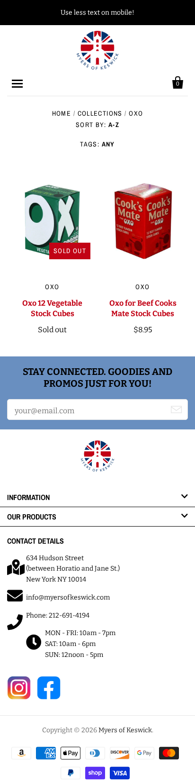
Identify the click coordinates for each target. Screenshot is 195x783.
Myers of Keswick (125, 730)
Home (61, 113)
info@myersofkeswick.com (68, 597)
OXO (52, 286)
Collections (100, 113)
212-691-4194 (69, 615)
